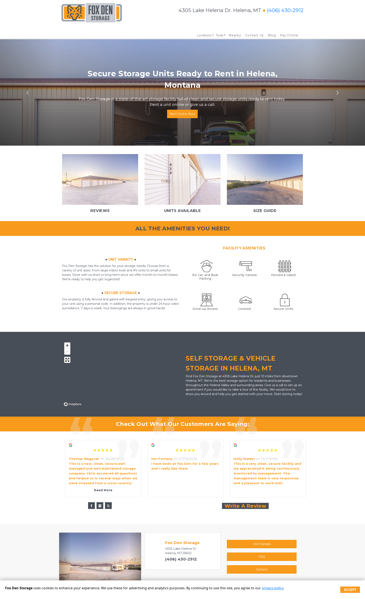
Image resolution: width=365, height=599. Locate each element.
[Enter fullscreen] (67, 360)
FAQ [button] (262, 557)
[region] (120, 374)
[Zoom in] (67, 345)
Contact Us (254, 35)
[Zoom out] (67, 352)
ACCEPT (350, 589)
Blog (272, 35)
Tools (219, 35)
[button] (27, 92)
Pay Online (289, 35)
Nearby (235, 35)
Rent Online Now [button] (182, 114)
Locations (204, 35)
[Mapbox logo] (72, 404)
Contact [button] (262, 569)
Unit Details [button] (261, 544)
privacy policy (272, 588)
